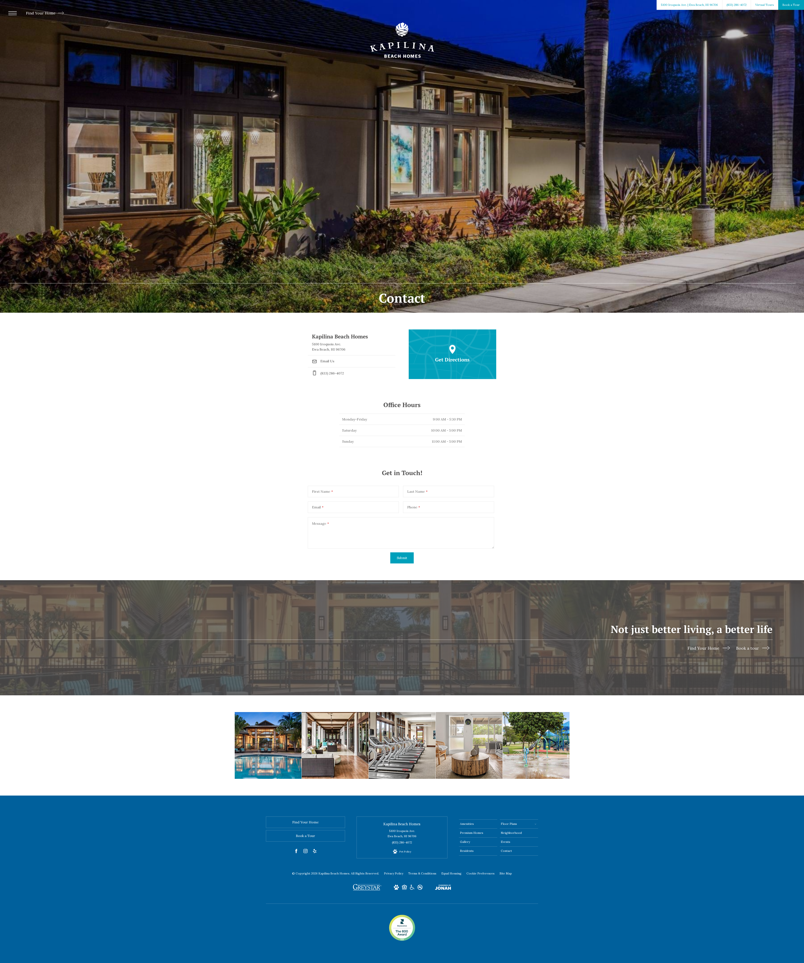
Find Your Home (41, 13)
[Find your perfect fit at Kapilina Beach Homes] (268, 745)
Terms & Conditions (422, 873)
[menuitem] (478, 824)
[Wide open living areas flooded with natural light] (469, 745)
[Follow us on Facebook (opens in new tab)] (296, 852)
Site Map (506, 873)
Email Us (327, 361)
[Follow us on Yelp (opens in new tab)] (315, 852)
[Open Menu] (12, 13)
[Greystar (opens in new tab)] (367, 889)
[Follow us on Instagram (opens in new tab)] (305, 852)
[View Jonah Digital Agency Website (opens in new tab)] (443, 888)
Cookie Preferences (480, 873)
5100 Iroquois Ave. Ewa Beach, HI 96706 (402, 833)
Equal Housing (451, 873)
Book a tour (748, 648)
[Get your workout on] (402, 745)
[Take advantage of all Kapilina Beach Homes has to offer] (335, 745)
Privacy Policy (393, 873)
